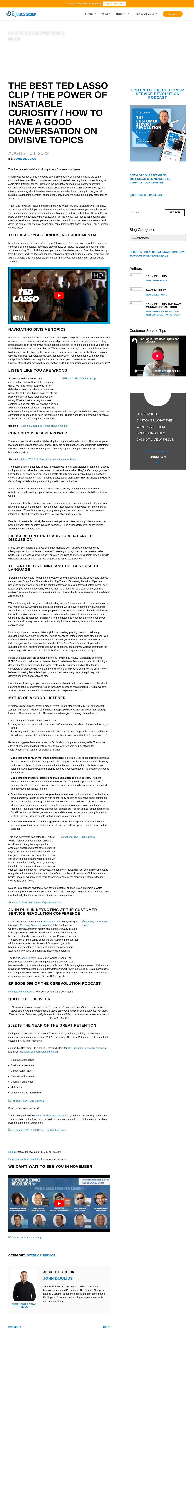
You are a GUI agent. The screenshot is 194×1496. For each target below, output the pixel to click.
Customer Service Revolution (36, 925)
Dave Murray (156, 290)
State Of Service (41, 1255)
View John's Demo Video (24, 1305)
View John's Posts (156, 280)
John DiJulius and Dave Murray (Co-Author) (163, 306)
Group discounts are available (24, 1159)
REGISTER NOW (114, 3)
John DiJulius (25, 158)
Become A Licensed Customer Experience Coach (35, 902)
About (105, 14)
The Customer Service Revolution (86, 1048)
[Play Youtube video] (59, 295)
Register (12, 1152)
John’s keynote (28, 958)
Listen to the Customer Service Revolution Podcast (157, 93)
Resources (121, 14)
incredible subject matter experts (37, 1051)
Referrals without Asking (21, 991)
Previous (14, 1327)
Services (89, 14)
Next (106, 1327)
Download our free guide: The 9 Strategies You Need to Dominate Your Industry (150, 179)
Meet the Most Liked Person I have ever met (44, 426)
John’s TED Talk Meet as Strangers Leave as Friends (49, 459)
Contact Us (172, 14)
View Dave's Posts (156, 295)
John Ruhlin (49, 921)
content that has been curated (50, 1115)
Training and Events (144, 14)
